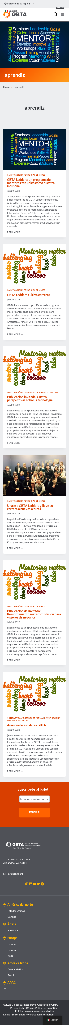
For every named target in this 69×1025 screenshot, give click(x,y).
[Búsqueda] (55, 14)
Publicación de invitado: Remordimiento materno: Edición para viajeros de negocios (34, 614)
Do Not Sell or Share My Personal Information (28, 1014)
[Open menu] (62, 14)
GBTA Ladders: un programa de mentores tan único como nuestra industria (31, 183)
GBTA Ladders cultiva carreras (28, 295)
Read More (15, 232)
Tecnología (52, 392)
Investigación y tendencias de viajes (26, 175)
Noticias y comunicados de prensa (25, 718)
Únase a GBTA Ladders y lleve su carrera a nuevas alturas (30, 507)
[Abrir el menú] (5, 989)
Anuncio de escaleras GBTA (26, 725)
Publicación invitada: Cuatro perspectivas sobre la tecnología (29, 398)
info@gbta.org (15, 873)
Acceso (60, 7)
